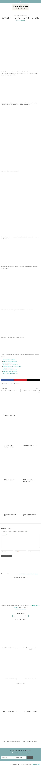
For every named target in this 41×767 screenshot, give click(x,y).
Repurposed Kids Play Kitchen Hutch (10, 371)
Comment (4, 535)
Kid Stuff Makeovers (23, 15)
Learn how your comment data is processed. (28, 573)
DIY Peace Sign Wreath (10, 479)
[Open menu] (20, 1)
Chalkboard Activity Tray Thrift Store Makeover (12, 366)
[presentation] (11, 430)
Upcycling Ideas (17, 383)
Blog (18, 15)
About (29, 762)
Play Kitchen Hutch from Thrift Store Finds (11, 364)
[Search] (26, 616)
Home (15, 15)
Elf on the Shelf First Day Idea (30, 711)
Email (17, 551)
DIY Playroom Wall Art (7, 363)
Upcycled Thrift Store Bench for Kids (10, 361)
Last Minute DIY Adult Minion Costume (10, 647)
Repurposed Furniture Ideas (7, 383)
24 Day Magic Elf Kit (14, 762)
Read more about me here (20, 609)
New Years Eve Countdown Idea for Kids (32, 390)
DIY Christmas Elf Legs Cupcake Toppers (11, 741)
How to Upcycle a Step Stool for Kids (10, 373)
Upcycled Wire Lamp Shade (29, 445)
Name (3, 551)
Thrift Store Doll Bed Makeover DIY (10, 369)
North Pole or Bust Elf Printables (30, 741)
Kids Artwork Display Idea (8, 368)
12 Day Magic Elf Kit (6, 762)
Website (30, 551)
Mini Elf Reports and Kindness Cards (11, 711)
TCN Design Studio (36, 764)
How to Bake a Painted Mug (11, 678)
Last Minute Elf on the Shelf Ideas (8, 389)
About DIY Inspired (35, 762)
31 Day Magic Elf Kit (23, 762)
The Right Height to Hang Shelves (30, 678)
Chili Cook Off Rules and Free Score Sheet (30, 648)
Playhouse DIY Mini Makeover (9, 359)
